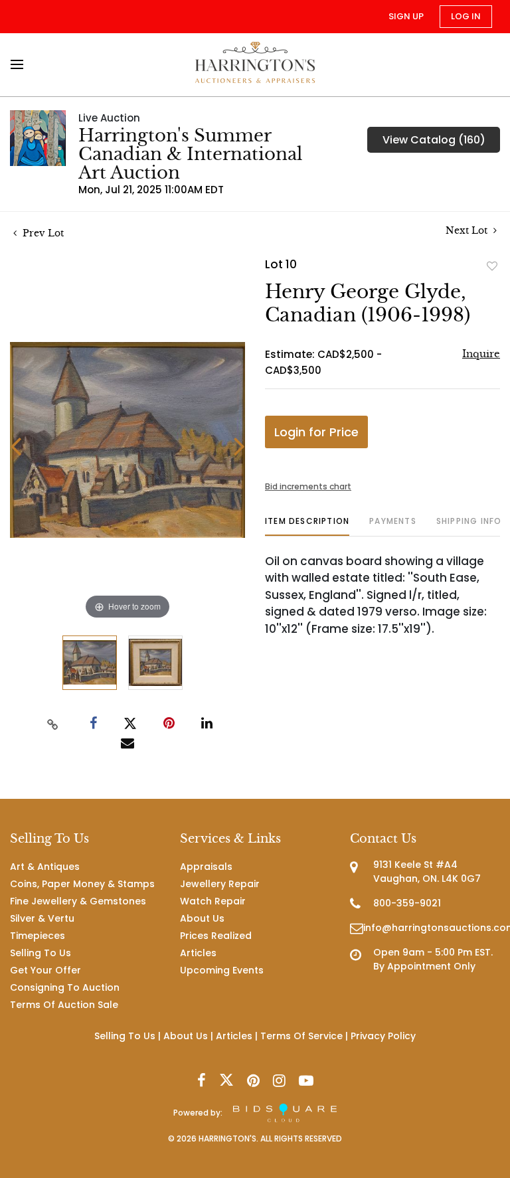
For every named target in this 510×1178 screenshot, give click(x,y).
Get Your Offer (45, 970)
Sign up (406, 16)
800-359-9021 (407, 903)
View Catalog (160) (433, 139)
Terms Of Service (301, 1036)
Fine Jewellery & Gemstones (78, 901)
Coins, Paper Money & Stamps (82, 883)
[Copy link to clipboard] (53, 724)
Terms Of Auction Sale (64, 1004)
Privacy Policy (383, 1036)
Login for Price (316, 432)
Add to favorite (492, 266)
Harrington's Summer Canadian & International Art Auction (190, 154)
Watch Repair (213, 901)
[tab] (307, 526)
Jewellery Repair (220, 883)
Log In (466, 16)
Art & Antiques (45, 866)
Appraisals (206, 866)
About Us (202, 918)
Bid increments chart (308, 486)
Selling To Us (40, 953)
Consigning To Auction (65, 987)
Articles (198, 953)
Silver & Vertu (42, 918)
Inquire (481, 353)
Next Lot (468, 230)
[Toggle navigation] (21, 64)
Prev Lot (42, 233)
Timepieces (37, 935)
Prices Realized (216, 935)
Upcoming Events (222, 970)
